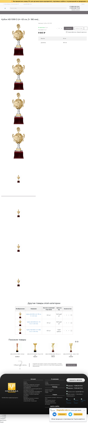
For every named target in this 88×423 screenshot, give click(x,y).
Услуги (55, 394)
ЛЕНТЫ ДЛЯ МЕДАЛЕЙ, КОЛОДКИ (31, 384)
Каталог (33, 379)
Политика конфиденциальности (52, 384)
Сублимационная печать (50, 402)
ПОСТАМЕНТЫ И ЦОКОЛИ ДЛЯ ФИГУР (32, 388)
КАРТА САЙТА (54, 406)
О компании (55, 379)
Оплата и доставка (49, 389)
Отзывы (46, 383)
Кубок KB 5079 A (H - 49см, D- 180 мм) (71, 354)
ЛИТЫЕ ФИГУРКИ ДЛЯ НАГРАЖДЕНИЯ (32, 391)
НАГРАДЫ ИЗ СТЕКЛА (28, 390)
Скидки (46, 392)
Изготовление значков (50, 400)
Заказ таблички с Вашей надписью (77, 32)
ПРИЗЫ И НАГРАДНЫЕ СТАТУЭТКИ (31, 392)
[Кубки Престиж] (2, 17)
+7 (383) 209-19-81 (78, 385)
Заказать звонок (76, 9)
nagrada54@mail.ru (27, 4)
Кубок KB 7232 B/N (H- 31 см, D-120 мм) (35, 354)
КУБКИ (25, 382)
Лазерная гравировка (50, 401)
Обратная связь (71, 365)
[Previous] (76, 341)
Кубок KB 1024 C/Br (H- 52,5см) (17, 354)
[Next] (77, 341)
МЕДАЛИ (25, 383)
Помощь (54, 387)
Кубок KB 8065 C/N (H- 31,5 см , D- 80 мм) (53, 354)
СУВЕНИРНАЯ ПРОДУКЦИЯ (30, 400)
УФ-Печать (47, 404)
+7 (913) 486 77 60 (78, 388)
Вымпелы (25, 396)
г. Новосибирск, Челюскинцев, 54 (74, 395)
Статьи (46, 382)
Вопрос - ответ (48, 391)
